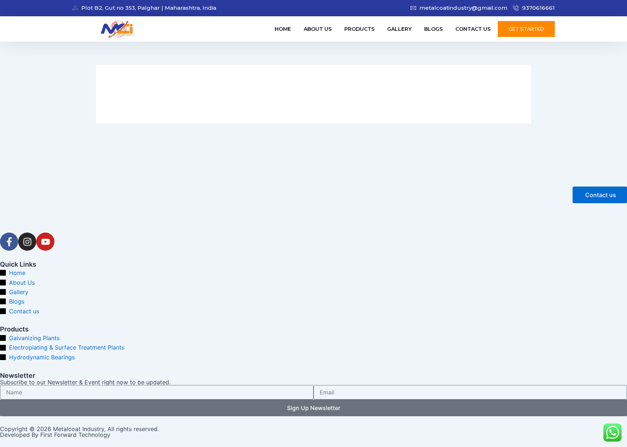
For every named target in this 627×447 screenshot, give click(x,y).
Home (283, 29)
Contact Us (473, 29)
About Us (318, 29)
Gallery (399, 29)
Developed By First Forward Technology (55, 434)
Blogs (433, 29)
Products (359, 29)
